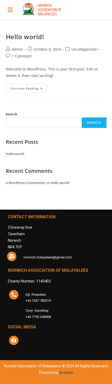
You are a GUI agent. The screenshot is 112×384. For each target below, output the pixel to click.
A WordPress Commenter (25, 182)
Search (11, 114)
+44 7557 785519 (38, 301)
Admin (17, 49)
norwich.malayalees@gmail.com (47, 257)
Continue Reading (28, 87)
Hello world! (25, 36)
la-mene (66, 372)
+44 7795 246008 (38, 317)
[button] (10, 10)
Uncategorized (84, 49)
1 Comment (22, 56)
